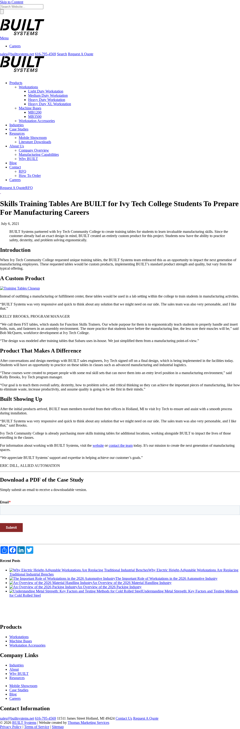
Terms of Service (36, 727)
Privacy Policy (11, 727)
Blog (13, 694)
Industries (16, 665)
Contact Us (124, 718)
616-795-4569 (45, 718)
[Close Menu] (1, 75)
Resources (17, 678)
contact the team (121, 445)
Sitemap (58, 727)
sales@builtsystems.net (17, 718)
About (14, 669)
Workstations (19, 637)
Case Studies (18, 690)
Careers (15, 46)
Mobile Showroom (23, 686)
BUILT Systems (24, 723)
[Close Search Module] (2, 17)
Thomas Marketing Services (88, 723)
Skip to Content (11, 2)
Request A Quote (80, 54)
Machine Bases (20, 641)
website (98, 445)
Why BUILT (19, 674)
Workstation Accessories (27, 645)
